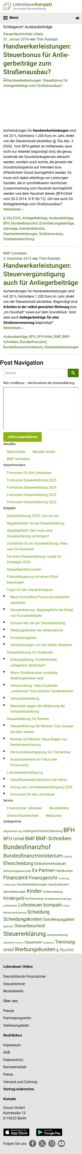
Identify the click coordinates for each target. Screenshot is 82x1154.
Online (66, 905)
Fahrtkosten (64, 871)
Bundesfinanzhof (24, 223)
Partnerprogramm (17, 1018)
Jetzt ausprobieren (22, 437)
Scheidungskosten (22, 919)
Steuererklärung (24, 933)
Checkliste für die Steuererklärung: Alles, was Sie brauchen (37, 546)
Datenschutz (13, 1060)
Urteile (38, 34)
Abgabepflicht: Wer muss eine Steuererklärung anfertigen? (29, 533)
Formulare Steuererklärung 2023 (31, 495)
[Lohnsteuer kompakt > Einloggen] (77, 18)
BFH (6, 223)
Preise (8, 1074)
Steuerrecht (33, 942)
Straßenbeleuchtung (19, 239)
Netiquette (53, 816)
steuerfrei (8, 942)
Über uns (10, 1001)
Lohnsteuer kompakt (40, 905)
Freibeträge (9, 884)
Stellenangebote (16, 1025)
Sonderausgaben (23, 638)
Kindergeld (13, 898)
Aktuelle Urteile (43, 452)
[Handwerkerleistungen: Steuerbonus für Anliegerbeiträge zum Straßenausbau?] (41, 103)
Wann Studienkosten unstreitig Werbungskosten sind (34, 675)
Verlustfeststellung (24, 698)
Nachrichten (16, 452)
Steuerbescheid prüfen (24, 569)
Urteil (8, 949)
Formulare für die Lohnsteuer (29, 473)
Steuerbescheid (29, 925)
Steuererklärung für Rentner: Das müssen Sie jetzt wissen (41, 729)
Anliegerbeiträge (34, 218)
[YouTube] (61, 1143)
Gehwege (10, 228)
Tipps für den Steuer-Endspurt (30, 590)
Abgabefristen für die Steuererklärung (35, 523)
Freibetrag (63, 878)
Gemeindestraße (31, 228)
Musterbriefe (59, 808)
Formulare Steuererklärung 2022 (31, 502)
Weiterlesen (13, 209)
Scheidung (38, 912)
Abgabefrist (10, 831)
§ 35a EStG (12, 218)
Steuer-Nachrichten (18, 34)
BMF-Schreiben (15, 253)
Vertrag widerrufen (18, 1089)
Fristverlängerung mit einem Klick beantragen (32, 579)
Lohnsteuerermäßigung (25, 772)
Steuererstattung (57, 935)
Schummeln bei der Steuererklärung (37, 623)
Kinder (34, 891)
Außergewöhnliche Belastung (43, 831)
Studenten (48, 942)
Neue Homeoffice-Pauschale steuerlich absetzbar (40, 600)
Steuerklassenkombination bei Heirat (38, 780)
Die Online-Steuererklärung (29, 8)
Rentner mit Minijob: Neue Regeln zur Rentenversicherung (38, 742)
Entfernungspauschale (17, 871)
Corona (67, 856)
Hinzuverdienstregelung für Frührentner (40, 752)
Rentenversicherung (14, 912)
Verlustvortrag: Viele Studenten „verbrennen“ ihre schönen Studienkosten (41, 688)
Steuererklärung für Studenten (30, 652)
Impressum (12, 1045)
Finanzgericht (43, 877)
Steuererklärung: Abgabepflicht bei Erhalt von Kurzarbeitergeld (41, 613)
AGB (6, 1052)
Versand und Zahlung (20, 1082)
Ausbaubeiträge (61, 218)
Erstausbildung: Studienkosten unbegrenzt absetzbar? (33, 662)
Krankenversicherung (58, 898)
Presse (8, 1011)
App (20, 831)
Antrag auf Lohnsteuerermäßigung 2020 (41, 787)
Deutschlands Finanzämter (24, 976)
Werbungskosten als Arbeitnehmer (36, 630)
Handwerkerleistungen (20, 234)
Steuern (19, 942)
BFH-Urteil (44, 337)
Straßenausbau (51, 234)
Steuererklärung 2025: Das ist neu (33, 516)
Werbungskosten (35, 949)
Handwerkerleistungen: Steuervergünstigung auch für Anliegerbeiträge (40, 274)
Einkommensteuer (50, 863)
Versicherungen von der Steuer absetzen (41, 645)
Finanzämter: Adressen (24, 808)
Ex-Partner (43, 870)
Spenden (8, 926)
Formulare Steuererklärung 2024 (31, 487)
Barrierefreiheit (14, 1067)
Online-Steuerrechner (23, 816)
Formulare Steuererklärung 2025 (31, 480)
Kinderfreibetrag (53, 891)
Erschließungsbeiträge (56, 223)
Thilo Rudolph (47, 39)
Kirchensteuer (34, 898)
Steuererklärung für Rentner (28, 719)
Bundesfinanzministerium (23, 347)
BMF (57, 337)
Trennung (65, 942)
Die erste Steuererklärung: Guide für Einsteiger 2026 (34, 559)
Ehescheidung (18, 863)
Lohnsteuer (10, 905)
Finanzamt (15, 878)
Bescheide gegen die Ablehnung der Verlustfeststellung (37, 709)
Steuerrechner (14, 984)
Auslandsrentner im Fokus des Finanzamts (33, 762)
